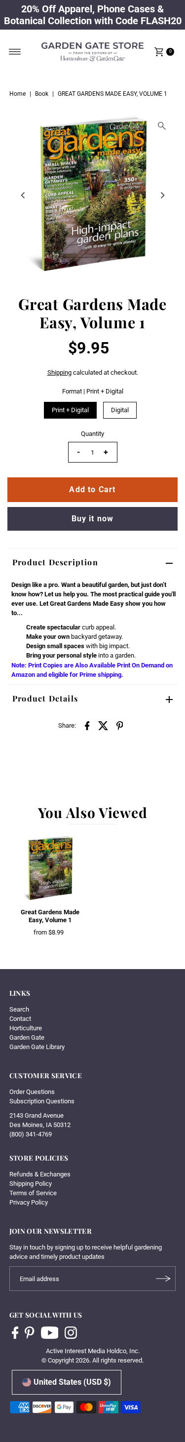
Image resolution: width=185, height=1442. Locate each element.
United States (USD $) (72, 1382)
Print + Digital (70, 410)
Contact (20, 1018)
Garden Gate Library (37, 1047)
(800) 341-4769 (30, 1134)
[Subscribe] (163, 1278)
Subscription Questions (41, 1101)
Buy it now (93, 518)
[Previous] (23, 195)
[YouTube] (50, 1333)
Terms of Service (33, 1193)
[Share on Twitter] (103, 725)
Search (19, 1009)
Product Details (45, 698)
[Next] (162, 195)
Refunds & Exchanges (40, 1174)
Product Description (55, 562)
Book (41, 93)
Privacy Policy (28, 1202)
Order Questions (32, 1091)
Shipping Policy (30, 1183)
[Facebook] (15, 1333)
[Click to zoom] (162, 126)
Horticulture (25, 1028)
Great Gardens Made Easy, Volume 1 (50, 915)
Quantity (92, 433)
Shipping (59, 372)
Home (17, 93)
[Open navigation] (15, 51)
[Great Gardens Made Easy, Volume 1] (50, 868)
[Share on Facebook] (87, 725)
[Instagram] (71, 1333)
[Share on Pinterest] (119, 725)
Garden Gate (26, 1037)
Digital (120, 410)
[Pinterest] (29, 1333)
